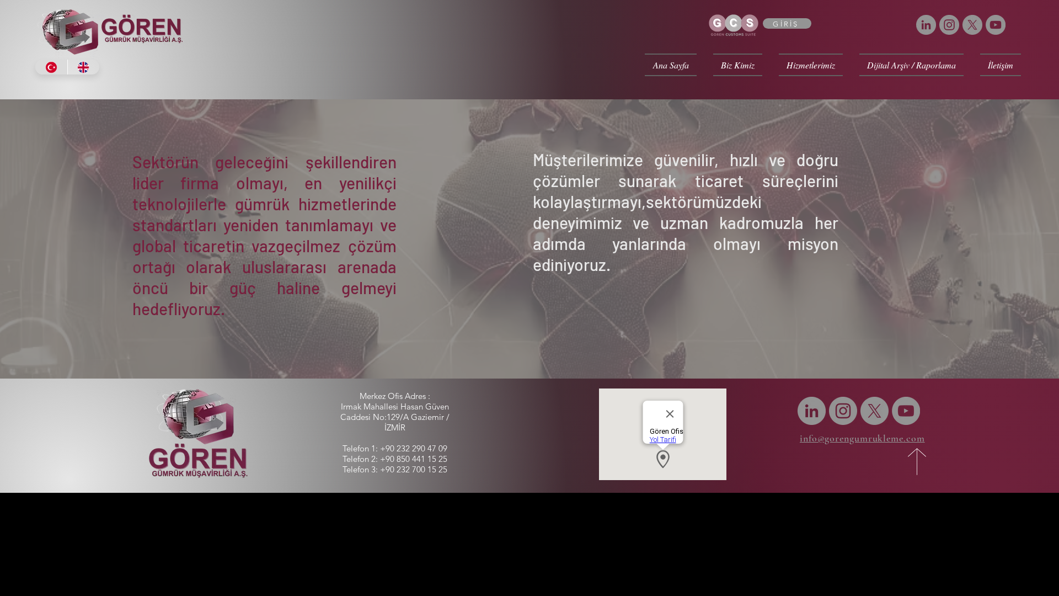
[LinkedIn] (926, 25)
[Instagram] (949, 25)
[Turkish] (51, 67)
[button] (738, 65)
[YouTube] (995, 25)
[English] (83, 67)
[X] (972, 25)
